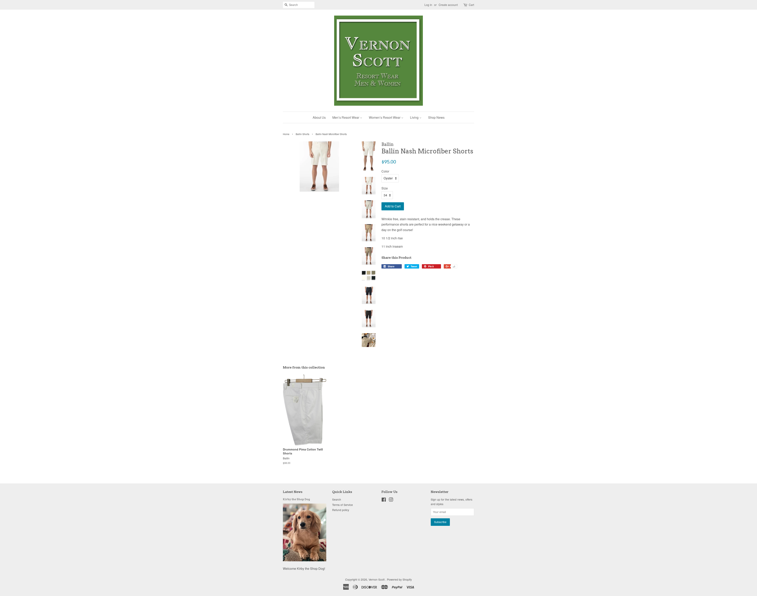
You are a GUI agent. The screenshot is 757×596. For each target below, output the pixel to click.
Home (286, 134)
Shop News (436, 117)
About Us (319, 117)
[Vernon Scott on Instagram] (391, 500)
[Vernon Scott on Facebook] (383, 500)
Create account (448, 5)
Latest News (292, 492)
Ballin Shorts (302, 134)
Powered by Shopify (399, 579)
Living (414, 117)
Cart (471, 5)
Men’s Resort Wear (346, 117)
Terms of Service (342, 505)
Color (385, 171)
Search (336, 499)
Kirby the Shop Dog (296, 499)
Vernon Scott (377, 579)
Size (384, 188)
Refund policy (340, 510)
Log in (428, 5)
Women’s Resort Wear (385, 117)
